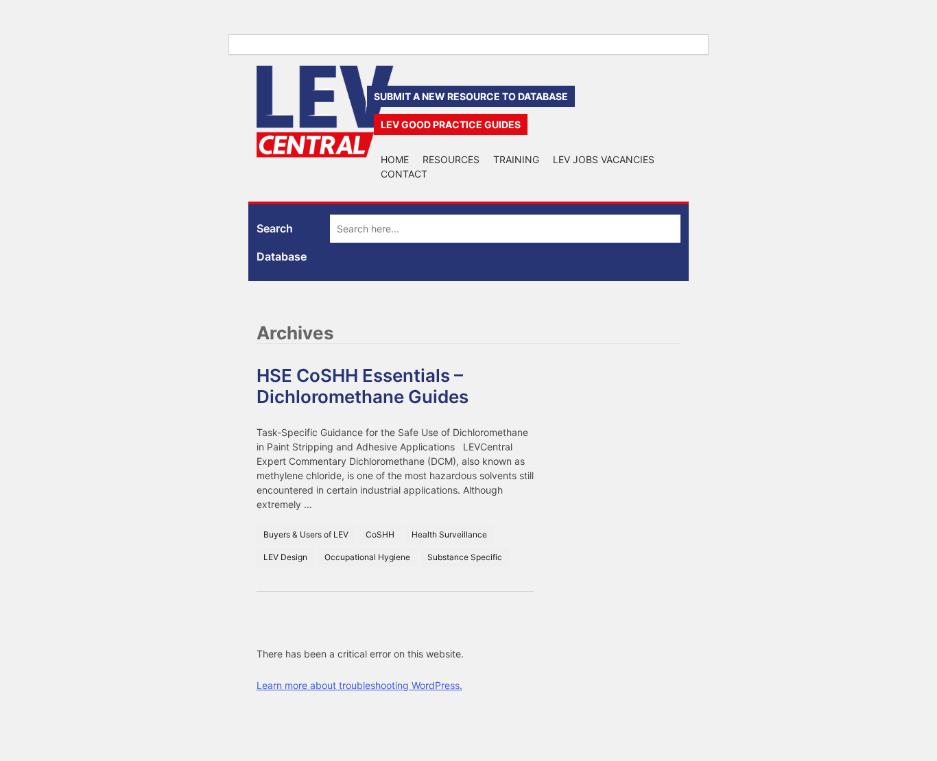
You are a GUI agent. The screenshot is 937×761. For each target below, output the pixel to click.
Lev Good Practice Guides (451, 124)
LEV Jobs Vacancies (603, 159)
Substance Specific (464, 557)
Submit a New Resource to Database (471, 96)
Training (516, 159)
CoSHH (380, 534)
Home (395, 159)
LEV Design (285, 557)
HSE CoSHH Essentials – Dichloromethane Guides (362, 386)
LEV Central (325, 111)
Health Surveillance (449, 534)
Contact (404, 174)
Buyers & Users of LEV (305, 534)
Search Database (282, 242)
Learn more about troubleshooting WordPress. (359, 685)
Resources (451, 159)
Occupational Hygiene (367, 557)
